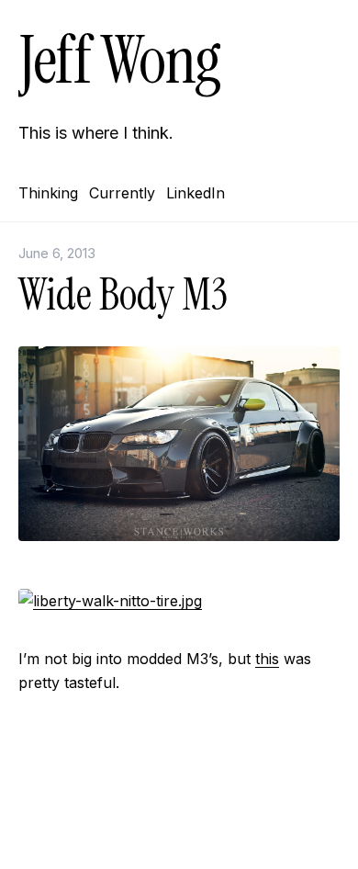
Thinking (48, 193)
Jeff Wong (119, 60)
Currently (122, 193)
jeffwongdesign (179, 828)
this (267, 658)
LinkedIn (195, 193)
